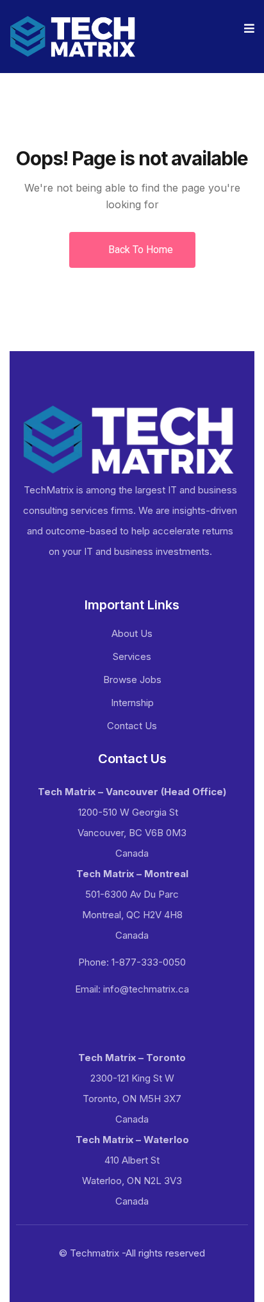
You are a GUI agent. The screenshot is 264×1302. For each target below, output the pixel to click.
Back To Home (139, 249)
